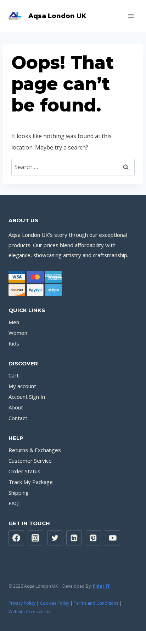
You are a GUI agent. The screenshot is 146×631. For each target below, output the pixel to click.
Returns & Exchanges (35, 449)
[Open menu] (130, 15)
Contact (18, 417)
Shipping (19, 492)
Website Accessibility (29, 612)
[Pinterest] (93, 538)
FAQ (14, 503)
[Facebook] (16, 538)
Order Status (24, 471)
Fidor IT (101, 586)
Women (18, 332)
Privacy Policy (22, 603)
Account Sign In (27, 396)
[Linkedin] (74, 538)
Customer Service (30, 460)
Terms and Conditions (96, 603)
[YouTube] (112, 538)
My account (22, 386)
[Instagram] (35, 538)
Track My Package (31, 481)
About (16, 407)
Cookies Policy (54, 603)
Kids (14, 343)
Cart (14, 375)
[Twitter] (55, 538)
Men (14, 322)
